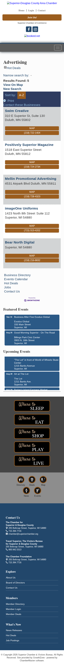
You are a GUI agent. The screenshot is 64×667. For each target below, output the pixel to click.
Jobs (7, 287)
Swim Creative (17, 111)
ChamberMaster (27, 660)
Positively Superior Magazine (29, 145)
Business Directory (17, 275)
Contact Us (12, 291)
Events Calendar (16, 279)
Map (32, 128)
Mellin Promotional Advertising (30, 178)
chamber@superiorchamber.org (23, 534)
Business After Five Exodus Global (32, 317)
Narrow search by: (16, 75)
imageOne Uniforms (21, 208)
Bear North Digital (19, 242)
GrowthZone (39, 657)
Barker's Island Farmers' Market (30, 389)
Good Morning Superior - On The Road (34, 332)
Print (11, 100)
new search (12, 89)
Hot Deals (14, 67)
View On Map (13, 84)
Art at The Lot (21, 373)
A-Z (21, 95)
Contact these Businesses (21, 105)
